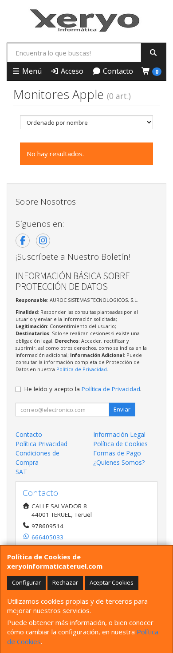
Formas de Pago (117, 453)
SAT (21, 471)
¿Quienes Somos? (119, 462)
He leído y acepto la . (83, 389)
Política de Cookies (120, 443)
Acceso (71, 71)
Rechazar (65, 582)
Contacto (117, 71)
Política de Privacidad (81, 369)
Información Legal (119, 434)
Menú (31, 71)
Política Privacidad (41, 443)
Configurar (26, 582)
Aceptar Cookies (112, 582)
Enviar (122, 409)
